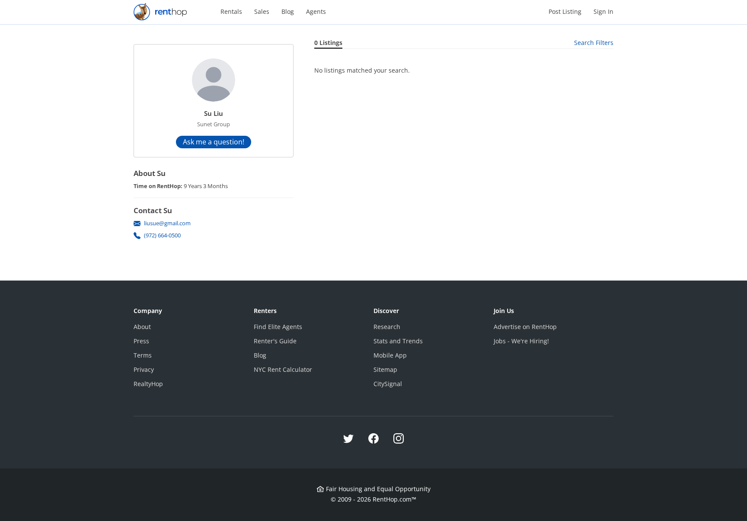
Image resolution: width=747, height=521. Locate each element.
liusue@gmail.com (167, 223)
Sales (261, 11)
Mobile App (390, 355)
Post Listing (565, 11)
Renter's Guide (275, 341)
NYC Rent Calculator (283, 369)
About (142, 327)
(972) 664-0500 (162, 235)
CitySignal (388, 384)
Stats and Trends (398, 341)
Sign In (603, 11)
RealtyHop (148, 384)
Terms (143, 355)
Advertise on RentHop (525, 327)
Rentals (231, 11)
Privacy (144, 369)
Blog (287, 11)
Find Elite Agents (278, 327)
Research (387, 327)
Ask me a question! (213, 142)
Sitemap (385, 369)
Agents (316, 11)
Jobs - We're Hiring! (521, 341)
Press (141, 341)
